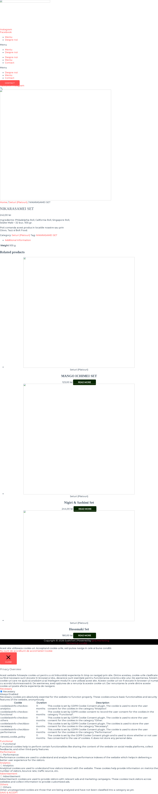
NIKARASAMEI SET (46, 235)
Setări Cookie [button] (44, 651)
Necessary (9, 691)
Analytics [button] (5, 763)
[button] (79, 44)
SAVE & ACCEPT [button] (9, 792)
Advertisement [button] (8, 773)
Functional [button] (6, 741)
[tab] (79, 240)
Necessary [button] (6, 688)
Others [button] (4, 784)
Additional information (18, 240)
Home (3, 202)
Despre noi (11, 39)
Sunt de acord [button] (28, 651)
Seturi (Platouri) (18, 202)
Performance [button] (8, 752)
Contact (9, 62)
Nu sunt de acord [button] (10, 651)
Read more (84, 382)
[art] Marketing (100, 640)
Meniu (8, 37)
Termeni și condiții (76, 643)
